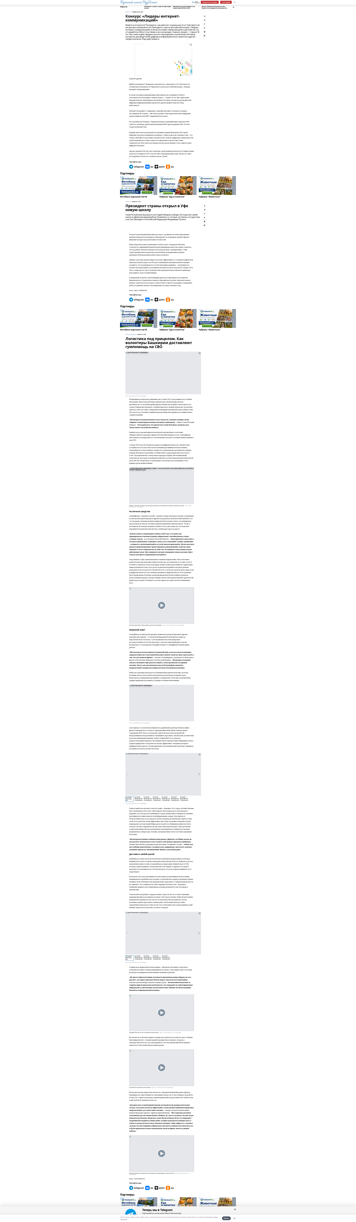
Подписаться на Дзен (209, 2)
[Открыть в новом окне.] (136, 167)
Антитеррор (226, 2)
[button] (199, 774)
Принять (226, 1218)
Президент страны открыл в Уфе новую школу (157, 7)
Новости (123, 7)
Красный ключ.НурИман (138, 1)
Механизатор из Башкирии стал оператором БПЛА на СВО (184, 7)
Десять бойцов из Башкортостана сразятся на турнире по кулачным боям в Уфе (215, 7)
